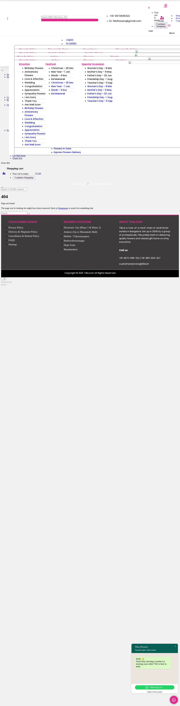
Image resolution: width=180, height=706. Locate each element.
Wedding (30, 82)
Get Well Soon (33, 104)
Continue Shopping (161, 25)
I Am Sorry (30, 97)
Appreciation (32, 90)
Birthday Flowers (34, 68)
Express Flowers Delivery (67, 152)
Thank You (31, 101)
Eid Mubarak (58, 79)
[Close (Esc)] (2, 282)
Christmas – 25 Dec (62, 68)
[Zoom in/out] (11, 282)
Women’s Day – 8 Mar (99, 68)
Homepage (63, 208)
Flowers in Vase (62, 148)
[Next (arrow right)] (5, 284)
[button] (148, 7)
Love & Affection (34, 79)
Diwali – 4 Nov (59, 75)
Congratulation (33, 86)
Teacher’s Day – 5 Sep (99, 82)
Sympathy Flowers (35, 93)
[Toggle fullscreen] (8, 282)
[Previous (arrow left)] (2, 284)
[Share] (5, 282)
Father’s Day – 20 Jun (99, 75)
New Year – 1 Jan (60, 71)
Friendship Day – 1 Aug (99, 79)
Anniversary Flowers (31, 73)
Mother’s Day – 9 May (99, 71)
